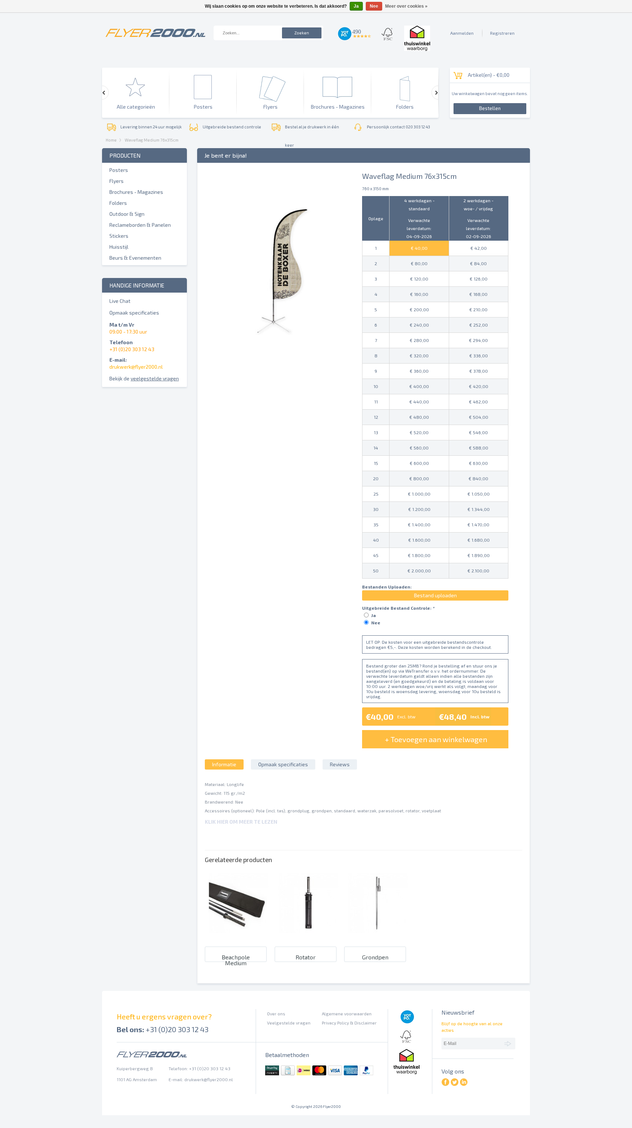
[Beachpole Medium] (238, 935)
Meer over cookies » (406, 6)
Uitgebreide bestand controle (232, 126)
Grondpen (375, 957)
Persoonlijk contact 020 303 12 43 (398, 126)
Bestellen (490, 108)
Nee (375, 622)
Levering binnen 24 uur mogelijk (151, 126)
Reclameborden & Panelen (140, 225)
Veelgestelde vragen (289, 1022)
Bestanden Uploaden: (387, 586)
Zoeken (301, 32)
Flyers (116, 181)
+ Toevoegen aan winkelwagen (436, 739)
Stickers (118, 236)
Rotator (306, 957)
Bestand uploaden (435, 595)
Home (111, 140)
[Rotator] (308, 935)
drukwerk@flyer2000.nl (136, 367)
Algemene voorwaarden (347, 1013)
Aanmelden (462, 32)
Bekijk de (144, 378)
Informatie (224, 764)
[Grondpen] (378, 935)
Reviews (340, 764)
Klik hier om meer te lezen (241, 822)
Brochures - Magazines (136, 192)
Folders (118, 203)
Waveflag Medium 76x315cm (151, 140)
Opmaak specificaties (134, 312)
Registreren (502, 32)
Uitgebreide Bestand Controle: (398, 607)
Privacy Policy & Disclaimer (349, 1022)
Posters (118, 170)
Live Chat (120, 301)
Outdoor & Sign (126, 214)
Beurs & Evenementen (135, 258)
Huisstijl (118, 247)
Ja (373, 615)
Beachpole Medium (236, 960)
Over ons (276, 1013)
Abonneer (509, 1043)
